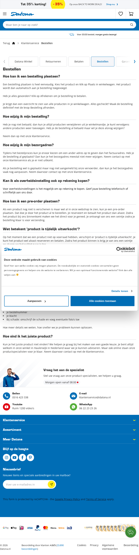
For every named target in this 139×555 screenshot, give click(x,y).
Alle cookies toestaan (102, 300)
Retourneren (53, 61)
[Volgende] (134, 61)
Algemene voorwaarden (110, 546)
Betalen (79, 61)
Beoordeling (131, 545)
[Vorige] (4, 61)
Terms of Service (96, 499)
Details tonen (119, 291)
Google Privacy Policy (67, 499)
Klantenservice (30, 43)
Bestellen (102, 61)
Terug (6, 43)
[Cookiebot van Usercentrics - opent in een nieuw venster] (119, 249)
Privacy (94, 545)
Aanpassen (34, 300)
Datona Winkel (23, 61)
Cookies (81, 545)
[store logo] (22, 13)
